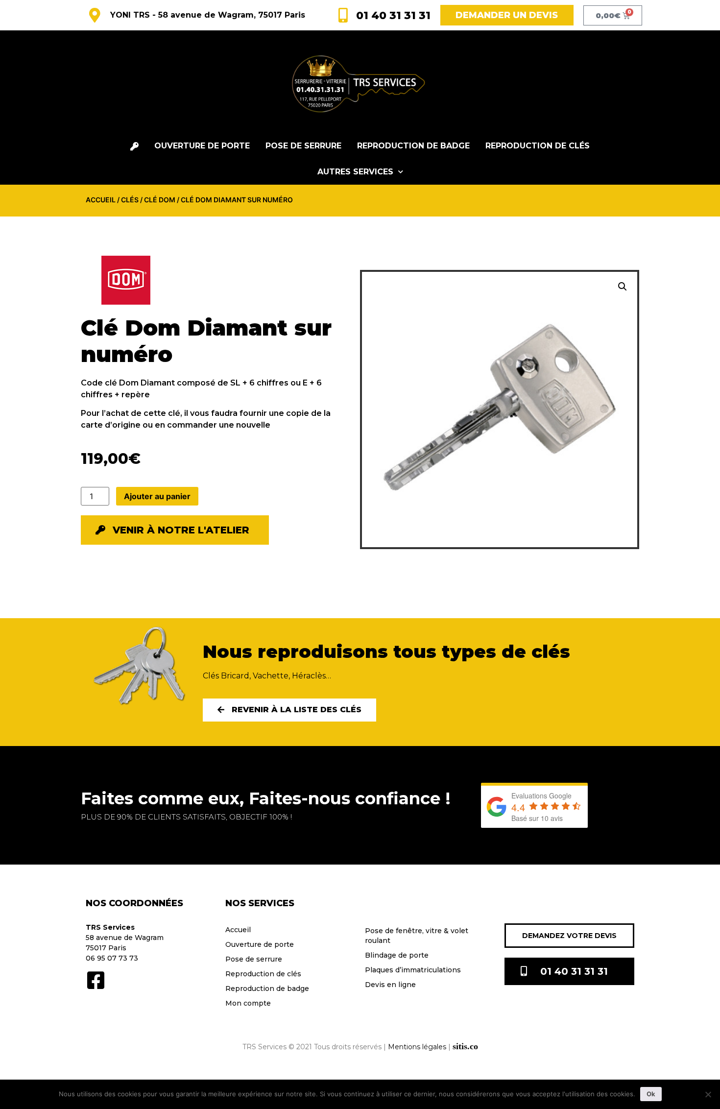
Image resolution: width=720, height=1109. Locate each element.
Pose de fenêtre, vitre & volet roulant (416, 935)
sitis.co (465, 1046)
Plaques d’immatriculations (413, 969)
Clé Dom (159, 199)
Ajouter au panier (157, 496)
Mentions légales (417, 1046)
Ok (651, 1094)
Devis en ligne (390, 984)
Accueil (101, 199)
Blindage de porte (397, 955)
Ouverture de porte (202, 145)
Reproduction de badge (413, 145)
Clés (130, 199)
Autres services (355, 171)
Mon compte (248, 1003)
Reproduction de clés (537, 145)
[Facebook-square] (95, 980)
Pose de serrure (303, 145)
